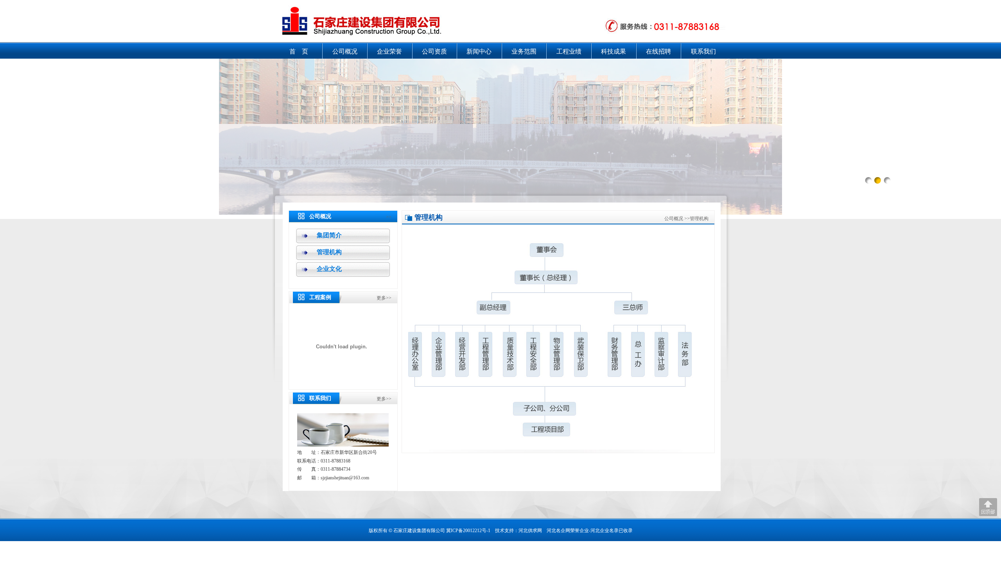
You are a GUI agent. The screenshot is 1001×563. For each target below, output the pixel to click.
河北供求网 (530, 530)
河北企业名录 (604, 530)
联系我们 (703, 51)
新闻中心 (479, 51)
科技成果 (613, 51)
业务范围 (523, 51)
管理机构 (329, 252)
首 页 (298, 51)
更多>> (384, 298)
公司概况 (344, 51)
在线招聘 (658, 51)
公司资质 (434, 51)
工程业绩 (568, 51)
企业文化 (329, 268)
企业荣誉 (389, 51)
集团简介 (329, 235)
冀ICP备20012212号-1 (468, 530)
